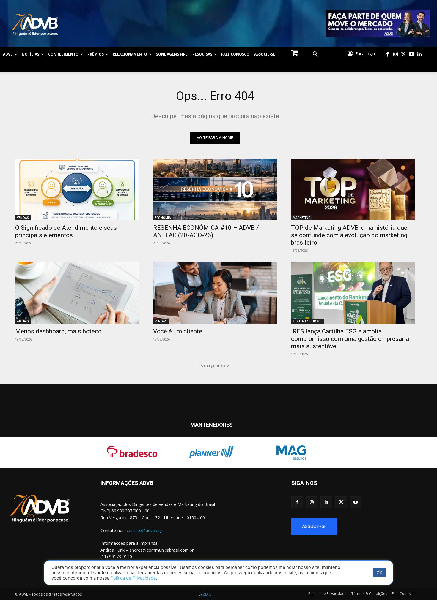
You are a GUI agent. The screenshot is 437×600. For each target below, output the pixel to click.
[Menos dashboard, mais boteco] (77, 293)
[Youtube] (412, 54)
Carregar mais (213, 365)
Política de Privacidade (133, 578)
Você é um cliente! (178, 331)
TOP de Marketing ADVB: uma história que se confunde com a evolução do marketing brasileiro (349, 235)
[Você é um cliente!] (215, 293)
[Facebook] (387, 54)
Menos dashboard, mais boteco (58, 331)
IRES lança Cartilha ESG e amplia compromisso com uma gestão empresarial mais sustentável (351, 339)
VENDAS (23, 218)
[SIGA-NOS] (364, 492)
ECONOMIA (163, 218)
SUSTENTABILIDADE (307, 321)
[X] (341, 502)
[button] (315, 54)
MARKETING (302, 218)
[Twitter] (404, 54)
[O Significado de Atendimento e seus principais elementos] (77, 189)
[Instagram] (396, 54)
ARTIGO (23, 321)
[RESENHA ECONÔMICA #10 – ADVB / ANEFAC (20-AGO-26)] (215, 189)
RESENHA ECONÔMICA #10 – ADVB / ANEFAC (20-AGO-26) (206, 231)
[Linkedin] (420, 54)
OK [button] (379, 572)
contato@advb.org (144, 530)
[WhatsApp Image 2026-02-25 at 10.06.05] (378, 23)
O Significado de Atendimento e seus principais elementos (66, 231)
